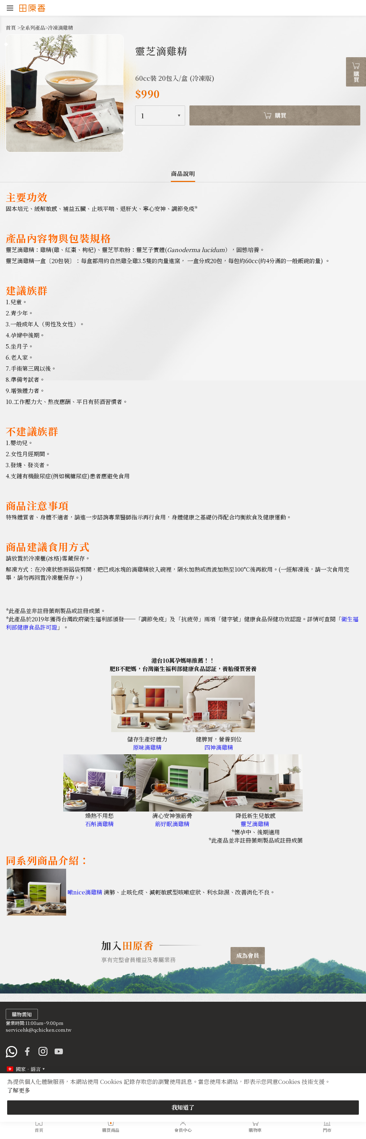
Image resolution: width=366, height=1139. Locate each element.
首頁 (11, 27)
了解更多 (18, 1090)
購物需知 (22, 1014)
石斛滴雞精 (99, 824)
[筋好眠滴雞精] (172, 809)
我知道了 (183, 1107)
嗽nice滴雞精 (85, 892)
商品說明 (183, 173)
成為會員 (247, 955)
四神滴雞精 (218, 747)
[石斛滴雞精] (99, 809)
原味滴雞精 (147, 747)
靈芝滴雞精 (255, 824)
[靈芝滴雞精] (255, 809)
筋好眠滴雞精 (172, 824)
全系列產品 (32, 27)
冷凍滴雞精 (60, 27)
